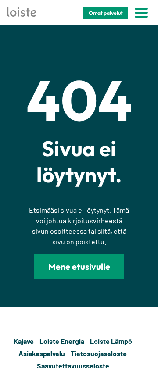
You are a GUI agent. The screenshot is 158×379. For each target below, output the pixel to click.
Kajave (24, 341)
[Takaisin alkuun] (145, 353)
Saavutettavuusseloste (73, 365)
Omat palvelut (106, 13)
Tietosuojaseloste (99, 353)
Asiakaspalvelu (41, 353)
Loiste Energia (62, 341)
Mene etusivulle (79, 266)
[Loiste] (21, 13)
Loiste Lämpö (111, 341)
